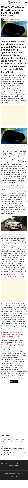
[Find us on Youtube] (16, 476)
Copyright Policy (16, 463)
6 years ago (18, 19)
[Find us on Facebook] (10, 476)
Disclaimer (8, 463)
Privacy (3, 463)
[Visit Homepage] (14, 2)
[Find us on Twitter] (12, 476)
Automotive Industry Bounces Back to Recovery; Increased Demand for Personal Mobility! (13, 334)
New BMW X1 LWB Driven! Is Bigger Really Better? (13, 439)
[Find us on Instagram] (14, 476)
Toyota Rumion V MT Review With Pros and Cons (13, 446)
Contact (23, 463)
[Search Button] (26, 2)
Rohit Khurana (9, 19)
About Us (11, 465)
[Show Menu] (2, 2)
